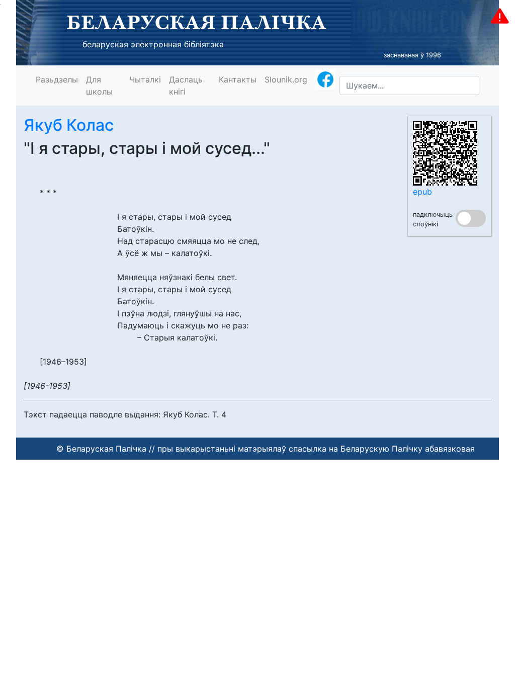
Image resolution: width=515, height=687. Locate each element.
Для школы (99, 85)
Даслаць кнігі (186, 85)
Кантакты (237, 79)
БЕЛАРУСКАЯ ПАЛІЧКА (196, 22)
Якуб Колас (69, 125)
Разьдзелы (57, 79)
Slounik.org (286, 79)
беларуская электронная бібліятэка (153, 44)
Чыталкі (145, 79)
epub (422, 192)
